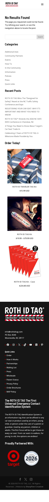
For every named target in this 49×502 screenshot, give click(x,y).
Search (40, 37)
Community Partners (14, 56)
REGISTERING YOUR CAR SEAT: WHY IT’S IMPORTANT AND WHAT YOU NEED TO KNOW (22, 111)
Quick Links (10, 84)
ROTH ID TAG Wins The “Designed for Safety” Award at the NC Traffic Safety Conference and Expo (21, 101)
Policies (8, 76)
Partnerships (11, 363)
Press (7, 80)
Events (8, 60)
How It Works (12, 359)
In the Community (13, 68)
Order (9, 355)
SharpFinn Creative (34, 486)
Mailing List (11, 367)
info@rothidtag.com (14, 332)
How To (8, 64)
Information (10, 72)
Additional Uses (11, 52)
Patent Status (12, 379)
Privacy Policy (12, 383)
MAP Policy (11, 391)
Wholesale (10, 375)
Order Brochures (13, 387)
